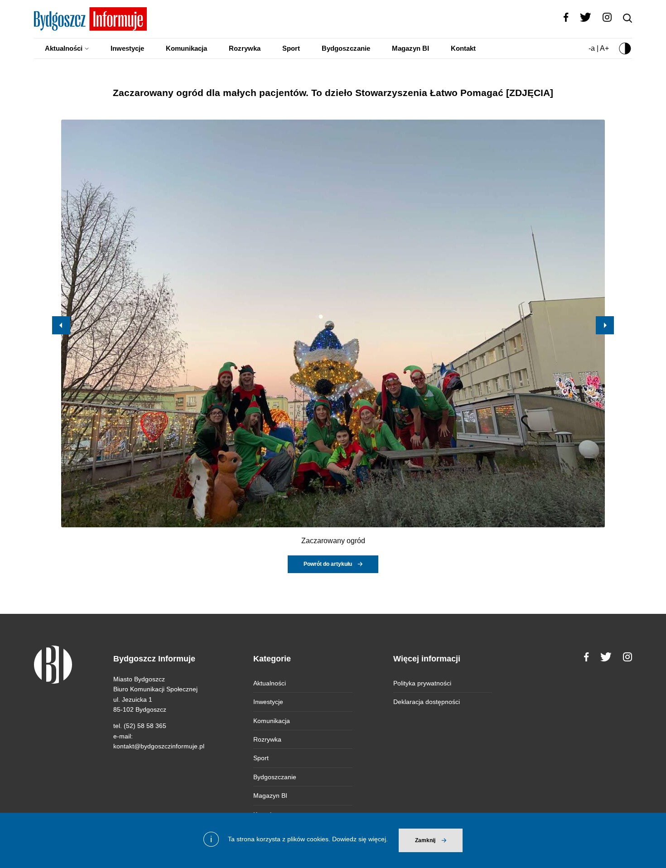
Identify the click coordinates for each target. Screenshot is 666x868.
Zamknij (425, 840)
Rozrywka (245, 48)
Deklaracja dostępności (426, 701)
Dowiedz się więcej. (360, 839)
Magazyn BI (410, 48)
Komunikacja (186, 48)
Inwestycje (127, 48)
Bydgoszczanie (346, 48)
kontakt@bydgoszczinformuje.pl (158, 746)
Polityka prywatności (422, 683)
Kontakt (463, 48)
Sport (291, 48)
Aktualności (63, 48)
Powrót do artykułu (328, 564)
